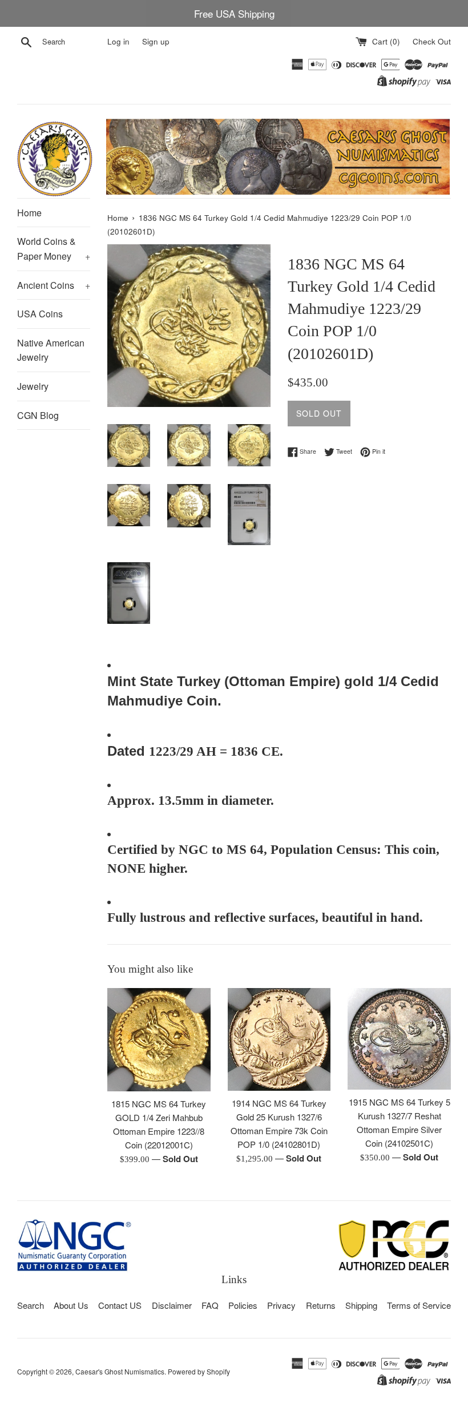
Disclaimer (172, 1305)
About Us (71, 1305)
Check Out (432, 41)
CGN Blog (38, 415)
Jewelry (33, 386)
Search (30, 1305)
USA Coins (40, 313)
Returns (321, 1305)
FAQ (210, 1305)
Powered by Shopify (199, 1371)
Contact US (120, 1305)
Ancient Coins (53, 285)
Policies (242, 1305)
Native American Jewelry (50, 350)
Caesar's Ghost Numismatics (119, 1371)
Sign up (156, 41)
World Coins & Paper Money (53, 249)
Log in (118, 41)
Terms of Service (419, 1305)
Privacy (281, 1305)
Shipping (361, 1305)
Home (29, 212)
